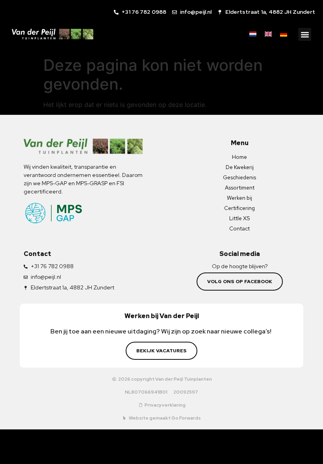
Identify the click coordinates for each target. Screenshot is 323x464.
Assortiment (239, 187)
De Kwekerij (240, 167)
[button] (304, 34)
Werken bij (239, 197)
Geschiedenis (239, 177)
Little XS (239, 218)
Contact (239, 228)
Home (239, 156)
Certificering (239, 208)
